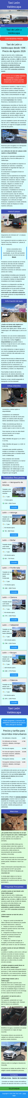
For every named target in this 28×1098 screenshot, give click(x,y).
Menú (3, 25)
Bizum (14, 257)
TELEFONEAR (14, 1088)
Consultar (14, 507)
